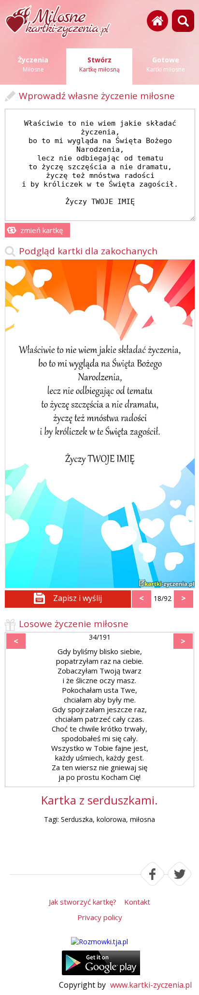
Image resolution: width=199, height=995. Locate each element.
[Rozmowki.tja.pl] (99, 942)
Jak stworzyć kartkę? (82, 902)
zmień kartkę (41, 230)
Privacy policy (99, 917)
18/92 (162, 598)
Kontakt (137, 902)
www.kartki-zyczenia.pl (151, 985)
